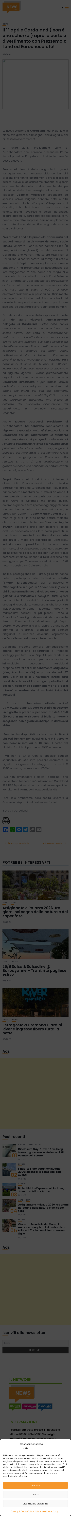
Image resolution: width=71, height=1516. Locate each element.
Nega (35, 1494)
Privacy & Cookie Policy (22, 1511)
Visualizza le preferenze (35, 1503)
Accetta (35, 1485)
